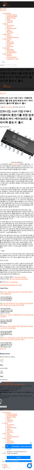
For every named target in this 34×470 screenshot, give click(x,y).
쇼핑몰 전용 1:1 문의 (12, 59)
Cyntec (8, 29)
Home (1, 384)
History (8, 19)
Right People (10, 49)
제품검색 (9, 55)
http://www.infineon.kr (12, 282)
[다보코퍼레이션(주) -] (3, 10)
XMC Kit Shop (7, 54)
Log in (5, 2)
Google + (16, 285)
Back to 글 (3, 93)
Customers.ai (15, 461)
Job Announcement (12, 52)
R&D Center (6, 34)
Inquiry (12, 384)
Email (20, 285)
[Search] (16, 65)
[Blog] (4, 62)
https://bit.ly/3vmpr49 (20, 277)
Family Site (3, 406)
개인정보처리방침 (19, 384)
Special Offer (10, 46)
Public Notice (10, 42)
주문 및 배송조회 (12, 57)
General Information (12, 16)
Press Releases (10, 43)
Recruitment (6, 48)
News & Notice (7, 39)
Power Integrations (11, 28)
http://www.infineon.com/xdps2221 (19, 279)
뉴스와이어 (15, 164)
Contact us (6, 384)
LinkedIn (11, 285)
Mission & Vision (11, 17)
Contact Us (9, 22)
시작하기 (18, 457)
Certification (10, 20)
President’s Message (12, 14)
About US (9, 36)
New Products (10, 25)
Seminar (9, 45)
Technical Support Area (13, 37)
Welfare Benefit (11, 51)
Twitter (7, 285)
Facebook (2, 285)
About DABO (7, 13)
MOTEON (9, 31)
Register (5, 3)
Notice (8, 40)
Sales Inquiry (10, 33)
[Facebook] (1, 402)
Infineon (9, 26)
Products (5, 23)
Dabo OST (6, 409)
